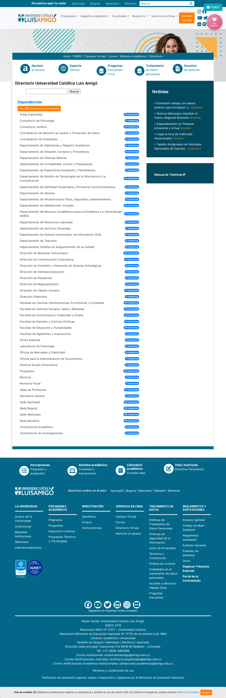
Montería (130, 3)
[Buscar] (191, 3)
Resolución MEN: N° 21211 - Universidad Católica (113, 629)
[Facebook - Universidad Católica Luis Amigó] (204, 11)
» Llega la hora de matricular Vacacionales (173, 136)
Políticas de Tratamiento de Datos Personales (161, 524)
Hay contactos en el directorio (39, 108)
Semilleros (89, 516)
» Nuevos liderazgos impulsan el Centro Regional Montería (177, 115)
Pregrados (55, 520)
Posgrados (56, 525)
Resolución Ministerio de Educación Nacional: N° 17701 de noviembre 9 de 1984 (113, 634)
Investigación (92, 506)
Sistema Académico (133, 56)
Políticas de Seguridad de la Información (159, 538)
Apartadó (78, 3)
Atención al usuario (128, 533)
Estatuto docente (194, 545)
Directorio (156, 56)
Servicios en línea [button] (163, 16)
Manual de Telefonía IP (169, 174)
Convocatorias (92, 528)
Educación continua (62, 531)
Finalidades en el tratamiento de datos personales (163, 573)
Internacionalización (28, 547)
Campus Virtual (186, 18)
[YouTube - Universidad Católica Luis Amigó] (199, 17)
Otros (186, 561)
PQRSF (77, 56)
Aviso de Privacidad (162, 548)
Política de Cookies (162, 563)
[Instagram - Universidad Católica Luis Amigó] (199, 11)
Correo (112, 56)
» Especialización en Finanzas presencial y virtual (174, 126)
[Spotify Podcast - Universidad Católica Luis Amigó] (204, 24)
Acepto (206, 692)
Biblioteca (21, 542)
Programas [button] (68, 16)
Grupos (87, 522)
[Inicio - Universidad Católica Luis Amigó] (37, 18)
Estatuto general (194, 520)
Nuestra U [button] (139, 16)
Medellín (159, 490)
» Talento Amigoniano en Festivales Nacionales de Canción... (177, 146)
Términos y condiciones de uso (113, 670)
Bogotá (95, 3)
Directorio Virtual (127, 528)
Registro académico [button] (94, 16)
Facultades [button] (119, 16)
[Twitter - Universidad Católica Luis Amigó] (205, 17)
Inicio (66, 56)
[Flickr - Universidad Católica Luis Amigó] (199, 24)
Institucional (23, 526)
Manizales (112, 3)
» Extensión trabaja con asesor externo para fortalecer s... (178, 105)
